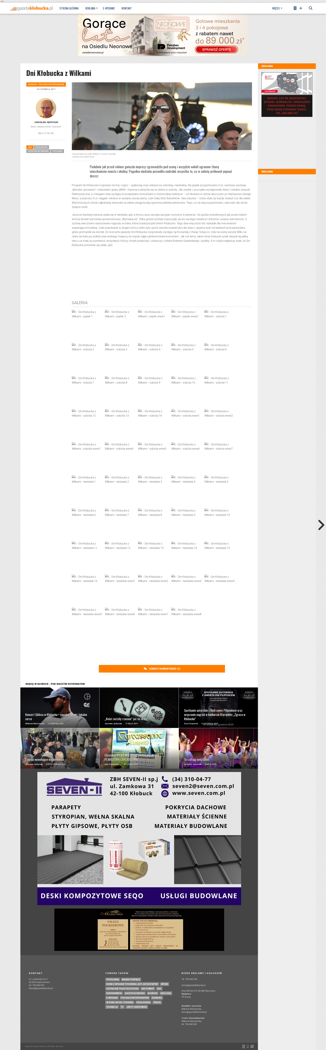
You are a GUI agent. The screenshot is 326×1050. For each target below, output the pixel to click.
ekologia (166, 993)
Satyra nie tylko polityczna (122, 988)
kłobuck (152, 993)
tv (122, 1007)
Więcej (276, 8)
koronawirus (114, 993)
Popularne (57, 151)
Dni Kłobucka (41, 147)
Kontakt (127, 8)
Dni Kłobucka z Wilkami (38, 151)
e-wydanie (112, 998)
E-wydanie (109, 8)
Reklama (90, 8)
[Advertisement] (162, 274)
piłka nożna (143, 1002)
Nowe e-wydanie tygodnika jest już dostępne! (132, 984)
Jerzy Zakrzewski (137, 1007)
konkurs (157, 998)
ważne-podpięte (131, 979)
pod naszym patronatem (135, 998)
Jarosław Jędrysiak (46, 122)
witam (164, 984)
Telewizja (112, 1007)
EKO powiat (148, 988)
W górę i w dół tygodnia (119, 1002)
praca (157, 1002)
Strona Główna (69, 8)
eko (159, 988)
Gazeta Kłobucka (135, 993)
